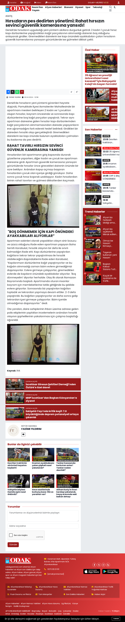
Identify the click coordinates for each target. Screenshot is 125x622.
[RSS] (108, 565)
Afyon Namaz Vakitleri (31, 603)
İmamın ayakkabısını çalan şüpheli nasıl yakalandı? (43, 465)
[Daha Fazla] (22, 92)
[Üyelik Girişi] (118, 2)
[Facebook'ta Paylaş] (8, 92)
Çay (60, 611)
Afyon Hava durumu (51, 603)
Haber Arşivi (100, 594)
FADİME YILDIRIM (15, 97)
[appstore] (92, 571)
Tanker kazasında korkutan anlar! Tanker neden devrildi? (65, 467)
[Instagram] (103, 565)
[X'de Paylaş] (12, 92)
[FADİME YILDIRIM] (13, 430)
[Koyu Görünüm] (115, 7)
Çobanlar (67, 611)
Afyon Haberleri (53, 7)
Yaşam (35, 10)
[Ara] (110, 7)
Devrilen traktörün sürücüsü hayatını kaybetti (17, 465)
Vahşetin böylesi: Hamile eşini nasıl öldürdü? (17, 492)
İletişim (8, 606)
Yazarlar (12, 2)
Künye (75, 603)
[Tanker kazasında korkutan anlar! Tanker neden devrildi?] (67, 454)
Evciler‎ (23, 613)
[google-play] (111, 571)
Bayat (44, 611)
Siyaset (79, 7)
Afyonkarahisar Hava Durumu (46, 588)
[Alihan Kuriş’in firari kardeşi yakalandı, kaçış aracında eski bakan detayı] (67, 481)
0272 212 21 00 (53, 569)
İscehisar (49, 613)
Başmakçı (36, 611)
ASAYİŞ (8, 16)
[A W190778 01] (43, 344)
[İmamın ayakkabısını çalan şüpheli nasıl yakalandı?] (43, 454)
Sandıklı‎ (66, 613)
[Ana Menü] (110, 10)
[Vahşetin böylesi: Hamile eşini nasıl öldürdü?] (19, 481)
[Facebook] (94, 565)
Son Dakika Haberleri (75, 594)
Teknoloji (97, 7)
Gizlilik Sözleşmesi (21, 606)
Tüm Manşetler (45, 594)
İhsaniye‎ (39, 613)
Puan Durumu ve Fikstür (20, 594)
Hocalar (30, 613)
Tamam (116, 619)
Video (38, 2)
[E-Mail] (23, 434)
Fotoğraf (26, 2)
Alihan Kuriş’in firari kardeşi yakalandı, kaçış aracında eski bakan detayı (66, 493)
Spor (88, 7)
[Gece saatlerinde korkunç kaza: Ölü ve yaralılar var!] (43, 481)
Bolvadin (52, 611)
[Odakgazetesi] (18, 8)
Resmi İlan (51, 2)
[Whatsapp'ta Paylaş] (17, 92)
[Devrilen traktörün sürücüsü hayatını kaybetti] (19, 454)
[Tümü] (116, 129)
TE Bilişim (116, 611)
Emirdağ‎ (15, 613)
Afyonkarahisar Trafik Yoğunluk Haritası (102, 588)
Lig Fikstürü (66, 603)
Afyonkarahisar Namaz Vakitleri (75, 588)
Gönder (13, 544)
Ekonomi (68, 7)
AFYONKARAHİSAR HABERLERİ (17, 611)
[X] (99, 565)
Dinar (7, 613)
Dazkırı (75, 611)
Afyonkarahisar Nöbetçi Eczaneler (20, 588)
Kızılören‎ (58, 613)
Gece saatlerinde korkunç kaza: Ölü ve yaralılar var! (42, 492)
